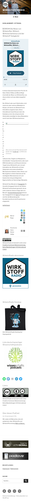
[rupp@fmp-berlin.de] (24, 216)
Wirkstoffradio (14, 10)
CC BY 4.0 (15, 151)
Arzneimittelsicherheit (15, 192)
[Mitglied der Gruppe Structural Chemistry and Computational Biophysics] (21, 218)
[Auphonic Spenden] (24, 223)
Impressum (6, 468)
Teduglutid (21, 184)
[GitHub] (21, 213)
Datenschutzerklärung (9, 496)
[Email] (21, 231)
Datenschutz (14, 468)
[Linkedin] (24, 218)
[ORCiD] (24, 211)
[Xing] (20, 220)
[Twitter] (21, 211)
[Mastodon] (24, 213)
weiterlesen (6, 205)
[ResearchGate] (21, 216)
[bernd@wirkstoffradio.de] (24, 220)
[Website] (24, 231)
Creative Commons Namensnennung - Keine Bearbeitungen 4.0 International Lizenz (14, 247)
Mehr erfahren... (20, 423)
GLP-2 (18, 195)
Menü (16, 17)
